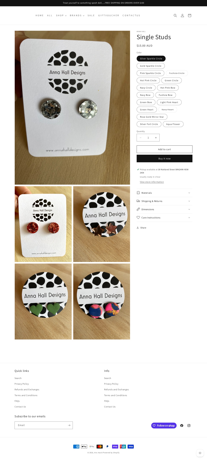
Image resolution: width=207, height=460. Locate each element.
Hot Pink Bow (167, 87)
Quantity (141, 131)
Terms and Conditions (26, 395)
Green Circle (171, 80)
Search (18, 378)
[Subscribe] (69, 425)
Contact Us (20, 406)
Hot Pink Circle (148, 80)
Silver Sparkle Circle (151, 58)
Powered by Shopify (111, 452)
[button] (61, 15)
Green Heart (146, 109)
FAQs (17, 400)
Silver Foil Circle (149, 124)
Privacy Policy (22, 383)
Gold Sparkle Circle (150, 65)
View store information (152, 181)
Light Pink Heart (169, 102)
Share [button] (143, 227)
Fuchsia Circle (178, 74)
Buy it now (164, 158)
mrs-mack (98, 452)
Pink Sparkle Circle (150, 73)
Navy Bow (145, 95)
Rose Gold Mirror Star (152, 116)
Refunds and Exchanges (27, 389)
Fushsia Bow (166, 95)
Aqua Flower (173, 124)
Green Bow (146, 102)
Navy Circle (146, 87)
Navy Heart (169, 110)
